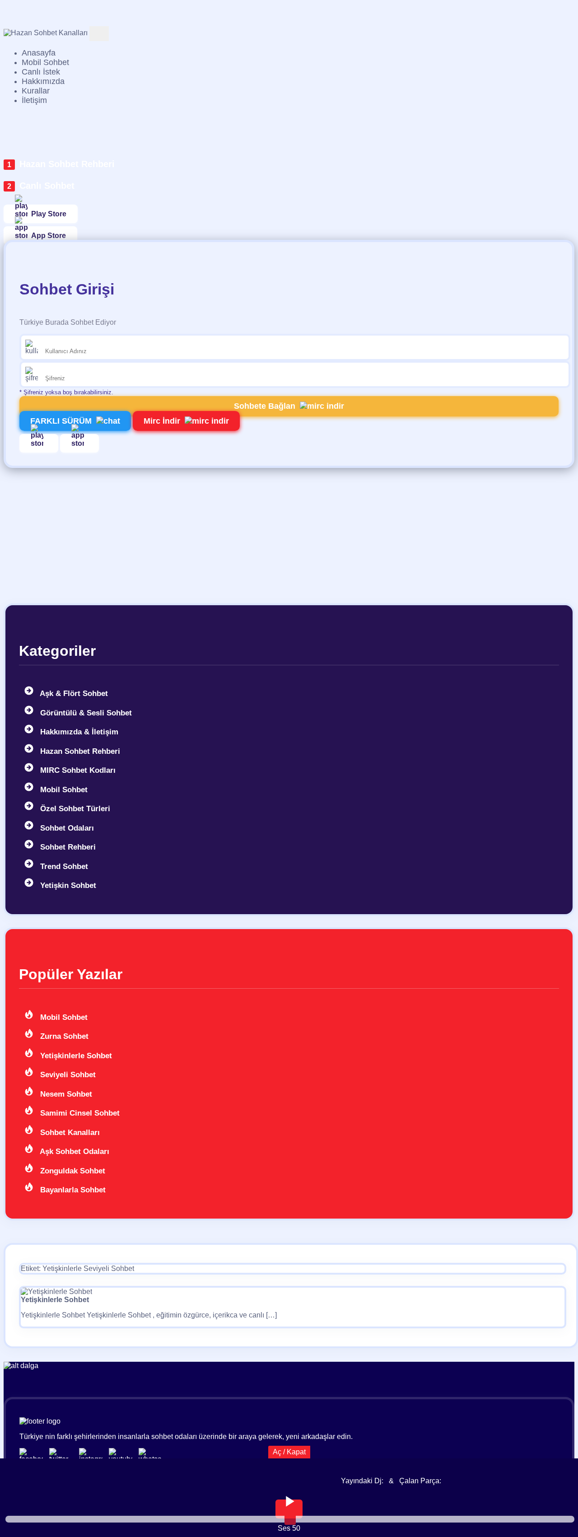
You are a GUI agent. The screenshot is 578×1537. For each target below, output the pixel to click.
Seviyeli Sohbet (67, 1074)
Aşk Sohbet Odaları (73, 1151)
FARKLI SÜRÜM (61, 420)
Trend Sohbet (63, 866)
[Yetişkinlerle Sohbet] (56, 1291)
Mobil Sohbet (63, 789)
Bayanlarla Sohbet (72, 1190)
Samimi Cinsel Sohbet (79, 1113)
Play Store (48, 214)
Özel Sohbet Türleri (74, 808)
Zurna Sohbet (63, 1036)
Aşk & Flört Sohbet (73, 693)
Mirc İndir (162, 420)
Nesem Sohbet (65, 1094)
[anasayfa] (46, 33)
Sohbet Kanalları (69, 1132)
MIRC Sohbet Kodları (77, 770)
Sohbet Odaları (66, 828)
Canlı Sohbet (47, 186)
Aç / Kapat (289, 1452)
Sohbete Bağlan (264, 406)
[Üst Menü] (99, 33)
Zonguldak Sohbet (71, 1171)
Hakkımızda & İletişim (78, 732)
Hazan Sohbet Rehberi (67, 164)
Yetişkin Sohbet (67, 885)
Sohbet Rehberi (67, 847)
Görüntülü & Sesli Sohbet (85, 713)
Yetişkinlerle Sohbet (75, 1055)
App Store (48, 235)
